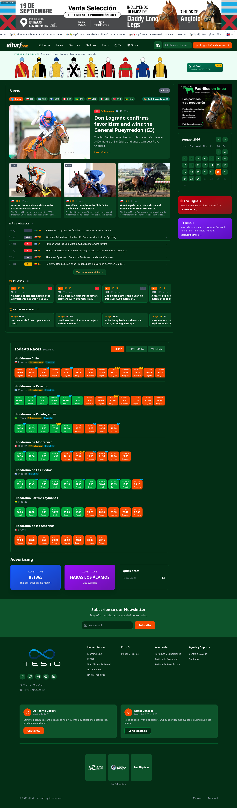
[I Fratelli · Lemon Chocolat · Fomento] (22, 68)
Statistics (74, 45)
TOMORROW (136, 349)
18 (191, 172)
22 (218, 172)
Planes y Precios (130, 653)
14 (211, 165)
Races (59, 45)
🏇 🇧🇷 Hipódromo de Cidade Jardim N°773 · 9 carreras (94, 34)
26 (198, 178)
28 (211, 178)
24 (185, 178)
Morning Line (94, 653)
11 (191, 165)
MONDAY (156, 349)
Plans (105, 45)
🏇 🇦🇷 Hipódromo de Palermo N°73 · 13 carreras (35, 34)
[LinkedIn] (54, 677)
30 (225, 178)
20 (205, 172)
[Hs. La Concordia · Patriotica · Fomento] (56, 68)
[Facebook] (22, 677)
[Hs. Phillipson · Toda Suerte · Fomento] (91, 68)
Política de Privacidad (166, 659)
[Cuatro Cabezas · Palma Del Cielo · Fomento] (39, 68)
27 (205, 178)
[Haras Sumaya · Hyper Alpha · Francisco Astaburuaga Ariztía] (125, 68)
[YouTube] (46, 677)
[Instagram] (38, 677)
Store (134, 45)
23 (225, 172)
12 (198, 165)
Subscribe (145, 625)
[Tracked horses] (158, 45)
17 (185, 172)
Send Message (138, 731)
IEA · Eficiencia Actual (99, 664)
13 (205, 165)
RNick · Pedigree (96, 674)
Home (46, 45)
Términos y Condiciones (168, 653)
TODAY (117, 349)
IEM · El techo (94, 669)
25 (191, 178)
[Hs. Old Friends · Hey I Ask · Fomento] (73, 68)
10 (185, 165)
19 (198, 172)
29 (218, 178)
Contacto (194, 659)
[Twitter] (30, 677)
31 (185, 185)
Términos (197, 798)
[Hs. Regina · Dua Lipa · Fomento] (108, 68)
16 (225, 165)
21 (211, 172)
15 (218, 165)
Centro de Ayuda (198, 653)
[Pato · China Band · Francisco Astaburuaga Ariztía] (160, 68)
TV (120, 45)
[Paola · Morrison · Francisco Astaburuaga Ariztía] (143, 68)
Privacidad (213, 798)
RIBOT (90, 659)
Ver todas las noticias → (89, 272)
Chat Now (33, 730)
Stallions (91, 45)
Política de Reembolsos (167, 664)
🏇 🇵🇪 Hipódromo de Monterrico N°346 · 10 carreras (156, 34)
